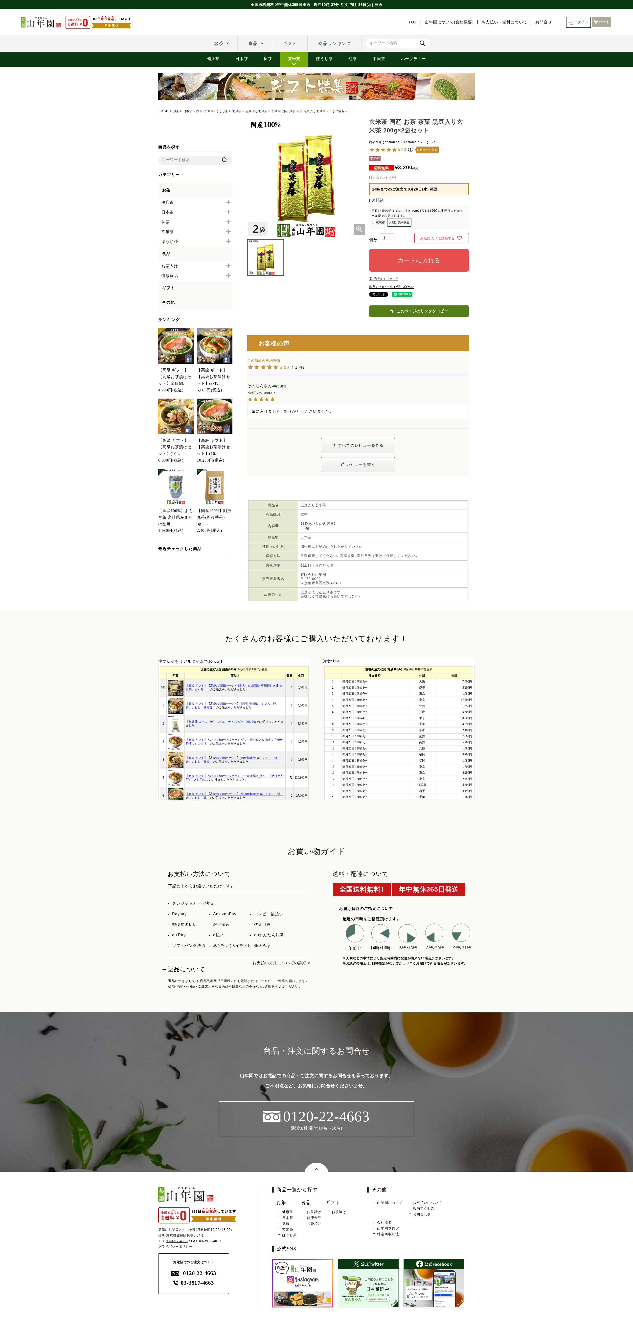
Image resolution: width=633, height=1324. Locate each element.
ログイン (581, 22)
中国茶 (379, 59)
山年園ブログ (388, 1228)
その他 (168, 302)
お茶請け (314, 1212)
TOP (412, 22)
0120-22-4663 (199, 1273)
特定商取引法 (388, 1234)
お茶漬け (314, 1223)
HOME (164, 111)
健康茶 (213, 59)
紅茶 (353, 59)
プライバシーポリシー (175, 1246)
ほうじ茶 (324, 59)
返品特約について (383, 279)
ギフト (290, 43)
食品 (253, 43)
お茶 (218, 43)
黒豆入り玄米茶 (257, 111)
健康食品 (314, 1218)
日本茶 (241, 59)
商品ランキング (334, 43)
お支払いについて (427, 1203)
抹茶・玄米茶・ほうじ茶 (212, 111)
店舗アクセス (424, 1208)
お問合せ (543, 22)
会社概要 (384, 1222)
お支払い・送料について (504, 22)
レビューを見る (427, 150)
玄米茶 (294, 59)
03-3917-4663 (177, 1241)
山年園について (390, 1203)
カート (604, 22)
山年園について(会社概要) (449, 22)
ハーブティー (413, 59)
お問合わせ (422, 1214)
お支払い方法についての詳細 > (281, 963)
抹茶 (268, 59)
